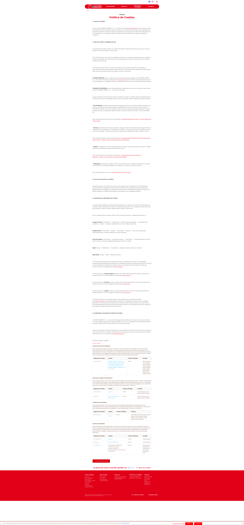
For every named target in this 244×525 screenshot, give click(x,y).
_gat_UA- (113, 397)
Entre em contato (145, 467)
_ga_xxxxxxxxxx (115, 396)
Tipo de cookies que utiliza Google (121, 172)
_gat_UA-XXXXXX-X (113, 442)
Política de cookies (105, 494)
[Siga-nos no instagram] (152, 2)
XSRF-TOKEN (121, 362)
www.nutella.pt (132, 28)
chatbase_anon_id (113, 362)
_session (110, 361)
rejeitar (189, 523)
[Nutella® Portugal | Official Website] (95, 6)
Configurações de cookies (101, 461)
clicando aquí (126, 275)
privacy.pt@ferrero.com (118, 333)
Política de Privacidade (99, 495)
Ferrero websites (89, 474)
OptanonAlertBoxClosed (117, 364)
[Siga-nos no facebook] (149, 2)
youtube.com (96, 445)
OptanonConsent (117, 361)
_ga (109, 396)
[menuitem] (110, 6)
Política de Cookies (125, 523)
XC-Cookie (111, 368)
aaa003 (110, 367)
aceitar (198, 523)
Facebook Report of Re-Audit (130, 119)
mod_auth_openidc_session (115, 365)
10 (125, 367)
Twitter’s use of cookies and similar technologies (115, 139)
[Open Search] (157, 2)
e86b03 (115, 367)
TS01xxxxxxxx (120, 367)
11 (109, 416)
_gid (109, 391)
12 (108, 414)
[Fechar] (242, 523)
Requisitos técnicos (92, 495)
